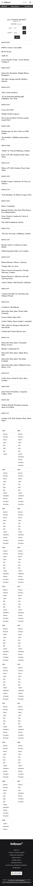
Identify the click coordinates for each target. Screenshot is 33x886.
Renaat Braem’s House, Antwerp (13, 262)
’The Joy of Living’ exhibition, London (16, 233)
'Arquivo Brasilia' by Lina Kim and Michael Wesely (14, 294)
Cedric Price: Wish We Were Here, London (14, 379)
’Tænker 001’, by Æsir (9, 266)
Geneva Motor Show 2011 (11, 317)
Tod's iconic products (9, 92)
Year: (10, 28)
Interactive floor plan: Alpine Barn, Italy (14, 353)
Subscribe (25, 2)
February (5, 437)
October (20, 459)
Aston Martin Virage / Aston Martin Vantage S (15, 60)
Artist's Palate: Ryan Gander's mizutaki (16, 321)
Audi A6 (4, 55)
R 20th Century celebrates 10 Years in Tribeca (15, 182)
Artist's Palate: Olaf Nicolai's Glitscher (16, 282)
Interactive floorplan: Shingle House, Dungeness (15, 74)
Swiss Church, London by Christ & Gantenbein (14, 217)
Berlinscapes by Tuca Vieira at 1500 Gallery (15, 132)
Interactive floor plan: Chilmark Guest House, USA (16, 366)
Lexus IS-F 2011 (7, 109)
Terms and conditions (16, 855)
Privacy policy (16, 857)
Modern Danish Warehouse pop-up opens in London (14, 406)
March (5, 440)
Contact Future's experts (16, 852)
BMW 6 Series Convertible (11, 47)
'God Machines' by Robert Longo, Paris (16, 194)
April (4, 442)
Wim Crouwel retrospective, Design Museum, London (14, 271)
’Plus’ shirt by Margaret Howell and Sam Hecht (15, 326)
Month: (9, 32)
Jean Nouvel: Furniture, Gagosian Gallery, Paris (14, 392)
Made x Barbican (15, 6)
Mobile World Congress (10, 114)
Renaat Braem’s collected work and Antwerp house (14, 277)
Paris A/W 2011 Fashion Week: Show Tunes (15, 155)
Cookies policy (16, 860)
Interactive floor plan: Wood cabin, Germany (14, 312)
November (21, 462)
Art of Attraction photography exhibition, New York (12, 97)
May (4, 445)
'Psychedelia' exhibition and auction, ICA (15, 138)
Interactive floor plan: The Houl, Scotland (13, 360)
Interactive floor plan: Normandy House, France (14, 343)
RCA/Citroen (6, 51)
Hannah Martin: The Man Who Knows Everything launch (16, 211)
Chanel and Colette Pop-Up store (13, 331)
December (21, 465)
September (21, 457)
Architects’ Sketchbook (10, 307)
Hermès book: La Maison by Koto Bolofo (14, 246)
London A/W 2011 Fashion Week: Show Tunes (16, 419)
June (4, 448)
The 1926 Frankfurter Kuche (12, 222)
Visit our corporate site (19, 880)
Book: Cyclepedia (8, 206)
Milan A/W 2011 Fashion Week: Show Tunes (15, 169)
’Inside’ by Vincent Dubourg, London (15, 150)
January (5, 434)
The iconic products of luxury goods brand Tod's (15, 119)
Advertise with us (16, 862)
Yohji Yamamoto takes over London (14, 251)
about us (16, 850)
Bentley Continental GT (10, 348)
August (5, 454)
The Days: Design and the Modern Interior (14, 80)
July (4, 451)
